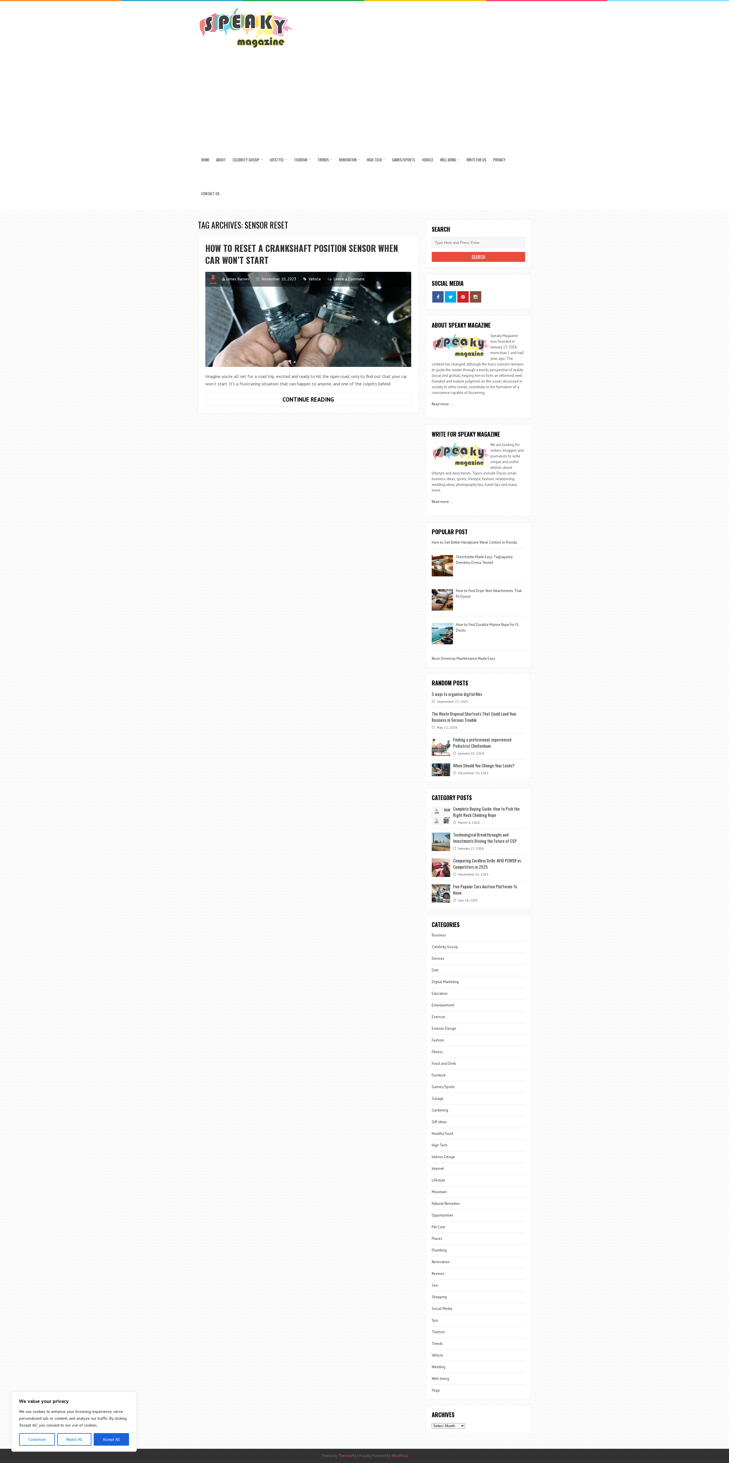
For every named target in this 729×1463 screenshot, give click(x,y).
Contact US (210, 193)
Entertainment (443, 1005)
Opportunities (442, 1215)
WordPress (400, 1455)
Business (439, 935)
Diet (435, 970)
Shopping (439, 1296)
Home (205, 160)
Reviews (438, 1273)
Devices (438, 958)
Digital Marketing (446, 981)
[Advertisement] (364, 100)
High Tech (374, 160)
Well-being (448, 160)
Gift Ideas (439, 1121)
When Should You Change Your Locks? (484, 765)
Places (437, 1238)
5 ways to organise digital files (457, 694)
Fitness (437, 1051)
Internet (438, 1168)
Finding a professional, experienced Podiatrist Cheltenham (482, 742)
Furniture (439, 1075)
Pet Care (438, 1226)
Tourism (300, 160)
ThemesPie (347, 1455)
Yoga (436, 1390)
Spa (435, 1320)
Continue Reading (325, 400)
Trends (323, 160)
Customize (37, 1439)
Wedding (438, 1367)
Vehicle (427, 160)
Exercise (438, 1016)
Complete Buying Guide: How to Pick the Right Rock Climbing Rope (486, 812)
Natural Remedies (446, 1203)
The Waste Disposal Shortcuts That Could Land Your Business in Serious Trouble (474, 716)
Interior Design (443, 1156)
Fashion (438, 1040)
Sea (435, 1285)
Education (440, 993)
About (221, 160)
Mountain (439, 1191)
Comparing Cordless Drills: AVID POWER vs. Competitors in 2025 (487, 863)
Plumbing (439, 1250)
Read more (440, 404)
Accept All (111, 1439)
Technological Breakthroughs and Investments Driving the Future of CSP (485, 837)
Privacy (499, 160)
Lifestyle (277, 160)
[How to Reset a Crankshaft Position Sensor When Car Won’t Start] (308, 319)
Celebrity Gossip (246, 160)
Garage (437, 1098)
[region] (74, 1422)
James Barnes (237, 278)
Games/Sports (403, 160)
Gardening (440, 1110)
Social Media (442, 1308)
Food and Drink (444, 1063)
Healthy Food (442, 1133)
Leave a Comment (349, 278)
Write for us (476, 160)
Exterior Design (444, 1028)
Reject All (74, 1439)
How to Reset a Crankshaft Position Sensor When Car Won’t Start (301, 254)
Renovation (348, 160)
